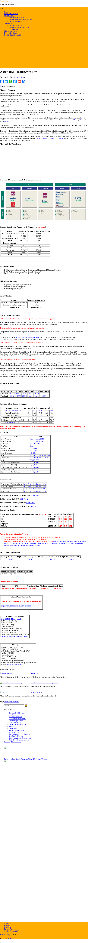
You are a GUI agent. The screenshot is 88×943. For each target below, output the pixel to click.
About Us (7, 923)
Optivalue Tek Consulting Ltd (19, 740)
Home (6, 12)
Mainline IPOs (9, 16)
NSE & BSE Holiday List (13, 35)
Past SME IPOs (14, 29)
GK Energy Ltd (14, 732)
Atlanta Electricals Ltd (16, 730)
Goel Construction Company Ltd (20, 738)
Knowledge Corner (10, 33)
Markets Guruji (5, 1)
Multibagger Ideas (10, 31)
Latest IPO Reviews (11, 14)
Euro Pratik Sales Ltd (16, 736)
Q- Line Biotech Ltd (15, 717)
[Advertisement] (44, 53)
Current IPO (17, 77)
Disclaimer (8, 927)
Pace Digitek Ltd (14, 728)
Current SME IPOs (15, 25)
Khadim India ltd (36, 692)
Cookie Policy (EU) (11, 931)
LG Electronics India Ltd (17, 719)
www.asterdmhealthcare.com (17, 636)
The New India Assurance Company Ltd (44, 683)
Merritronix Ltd (14, 715)
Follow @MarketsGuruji (12, 742)
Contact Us (8, 925)
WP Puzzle (11, 938)
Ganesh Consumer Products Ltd (19, 734)
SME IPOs (8, 23)
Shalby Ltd (34, 673)
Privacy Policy (9, 929)
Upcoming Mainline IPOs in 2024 (20, 19)
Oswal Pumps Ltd (15, 722)
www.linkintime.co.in (14, 664)
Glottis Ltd (12, 726)
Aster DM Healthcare (11, 702)
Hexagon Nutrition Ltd (16, 713)
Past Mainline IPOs (15, 21)
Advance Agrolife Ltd (16, 721)
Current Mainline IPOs (16, 18)
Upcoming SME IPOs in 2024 (19, 27)
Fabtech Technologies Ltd (17, 724)
